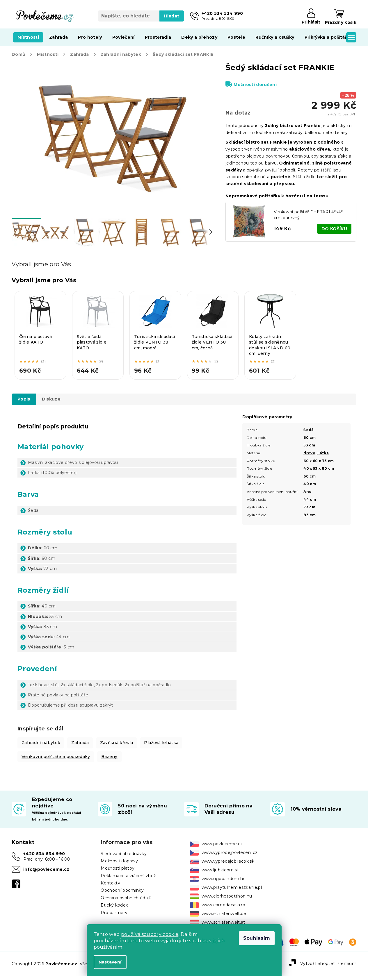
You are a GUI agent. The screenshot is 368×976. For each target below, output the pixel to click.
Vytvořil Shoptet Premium (328, 963)
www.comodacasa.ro (224, 904)
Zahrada (80, 742)
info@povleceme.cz (46, 869)
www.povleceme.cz (222, 843)
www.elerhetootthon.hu (227, 896)
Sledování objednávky (124, 853)
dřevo (309, 453)
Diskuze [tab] (51, 399)
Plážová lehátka (161, 742)
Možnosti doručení (255, 84)
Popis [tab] (23, 399)
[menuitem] (28, 37)
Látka (323, 453)
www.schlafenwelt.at (223, 922)
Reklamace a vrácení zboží (129, 875)
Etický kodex (114, 905)
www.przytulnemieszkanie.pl (232, 887)
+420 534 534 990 (44, 853)
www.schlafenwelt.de (224, 913)
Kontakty (110, 883)
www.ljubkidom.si (220, 870)
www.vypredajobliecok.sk (228, 861)
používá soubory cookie (149, 934)
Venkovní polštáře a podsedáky (56, 756)
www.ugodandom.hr (223, 878)
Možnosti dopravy (119, 861)
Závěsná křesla (116, 742)
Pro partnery (114, 912)
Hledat (171, 16)
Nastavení (110, 962)
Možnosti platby (117, 868)
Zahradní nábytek (41, 742)
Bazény (109, 756)
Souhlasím (256, 938)
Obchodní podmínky (122, 890)
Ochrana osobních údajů (126, 897)
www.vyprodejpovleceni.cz (230, 852)
